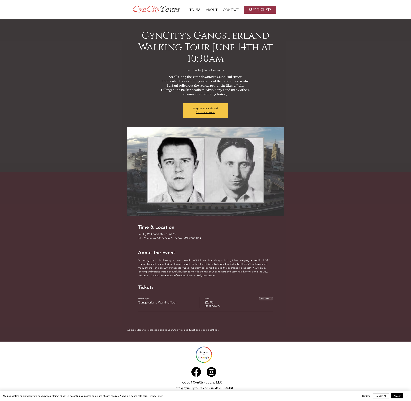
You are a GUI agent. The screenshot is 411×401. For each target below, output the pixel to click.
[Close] (407, 395)
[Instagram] (211, 372)
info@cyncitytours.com (193, 388)
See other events (205, 112)
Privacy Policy (156, 395)
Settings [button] (366, 395)
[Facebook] (196, 372)
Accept (397, 395)
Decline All (381, 395)
